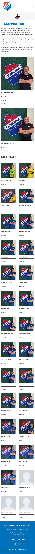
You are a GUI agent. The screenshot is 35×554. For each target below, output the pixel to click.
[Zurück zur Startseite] (7, 6)
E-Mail (3, 104)
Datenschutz (22, 550)
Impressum (12, 550)
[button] (33, 6)
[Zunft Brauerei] (17, 16)
